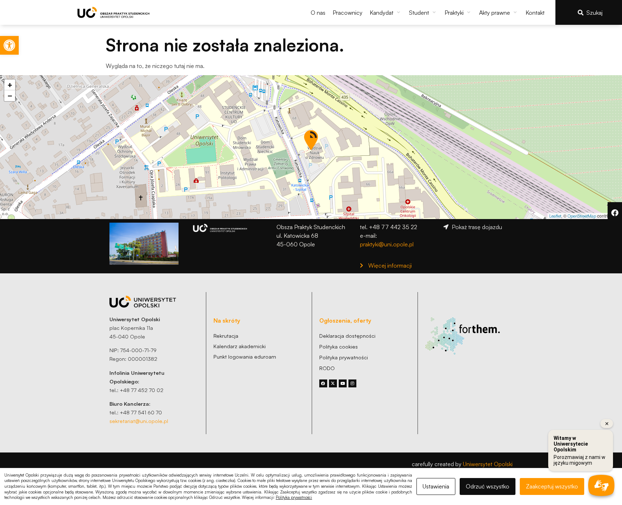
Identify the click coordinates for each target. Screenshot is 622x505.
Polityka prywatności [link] (294, 497)
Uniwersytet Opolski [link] (488, 464)
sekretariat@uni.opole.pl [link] (138, 421)
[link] (9, 45)
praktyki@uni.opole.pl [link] (387, 244)
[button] (385, 12)
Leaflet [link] (555, 216)
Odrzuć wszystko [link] (487, 486)
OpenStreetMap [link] (582, 216)
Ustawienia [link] (436, 486)
